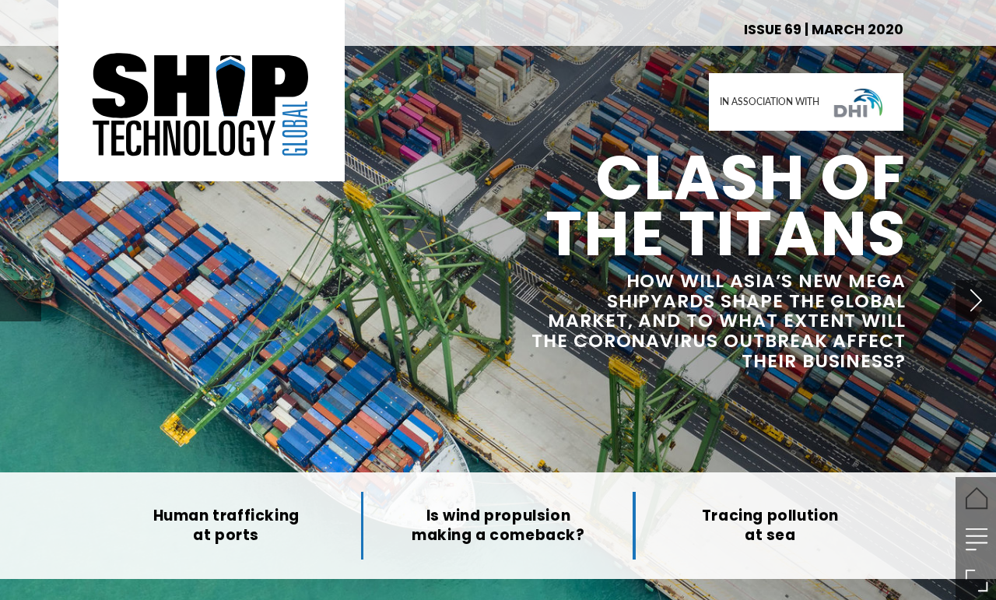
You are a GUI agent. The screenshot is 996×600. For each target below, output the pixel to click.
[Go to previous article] (20, 300)
